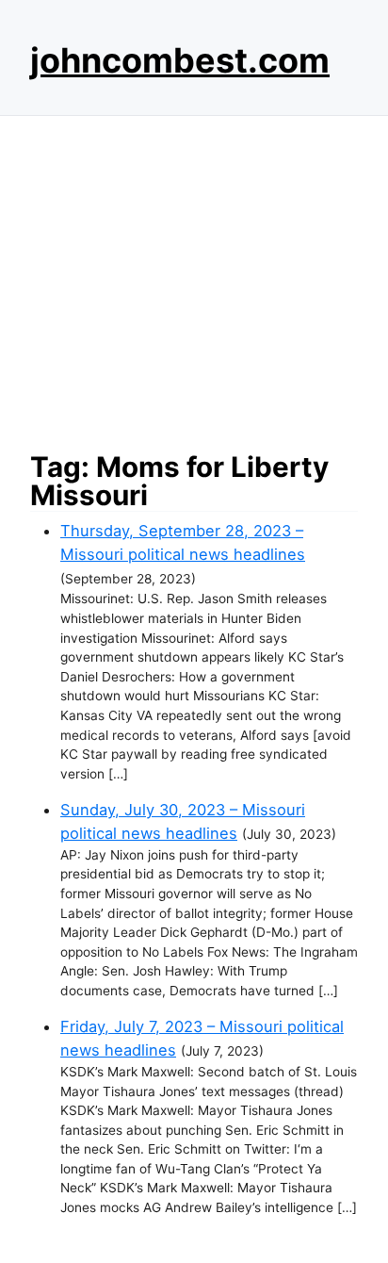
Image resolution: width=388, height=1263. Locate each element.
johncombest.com (180, 60)
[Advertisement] (194, 278)
